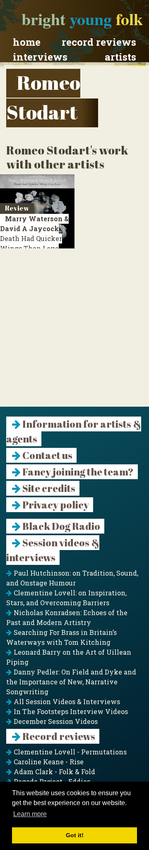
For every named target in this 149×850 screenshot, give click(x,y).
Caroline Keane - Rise (48, 761)
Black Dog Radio (60, 526)
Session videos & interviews (52, 550)
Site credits (48, 488)
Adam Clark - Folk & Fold (53, 771)
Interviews (40, 56)
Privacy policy (55, 504)
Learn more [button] (30, 813)
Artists (120, 56)
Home (27, 42)
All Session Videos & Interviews (66, 701)
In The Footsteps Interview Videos (70, 711)
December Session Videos (55, 721)
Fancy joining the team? (77, 471)
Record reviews (99, 42)
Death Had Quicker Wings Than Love (34, 238)
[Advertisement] (74, 332)
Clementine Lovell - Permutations (69, 751)
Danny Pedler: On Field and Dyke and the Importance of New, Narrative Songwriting (71, 681)
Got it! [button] (75, 835)
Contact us (46, 455)
